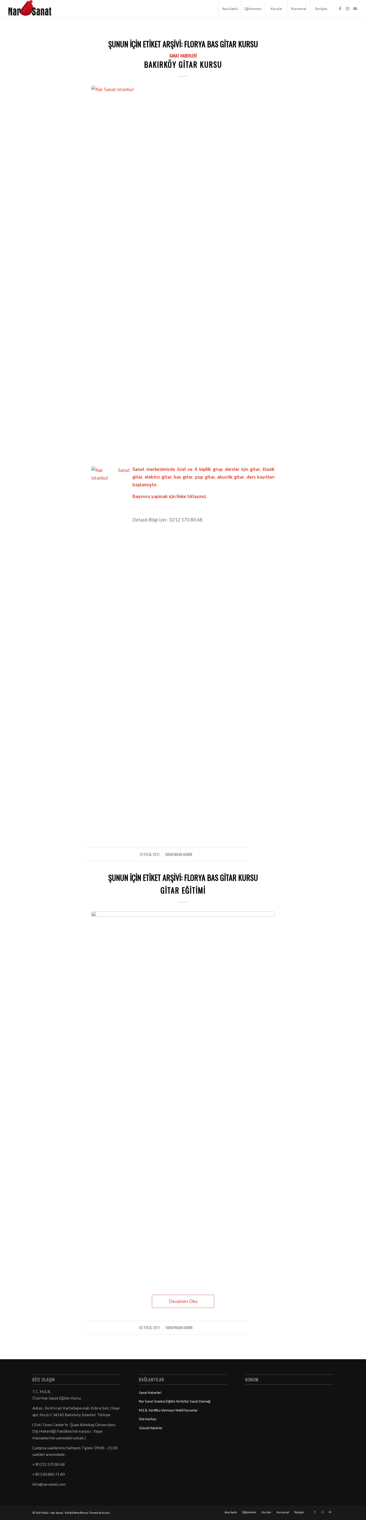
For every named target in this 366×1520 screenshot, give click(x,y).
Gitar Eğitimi (183, 890)
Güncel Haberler (150, 1428)
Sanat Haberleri (183, 56)
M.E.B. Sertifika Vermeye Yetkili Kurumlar (168, 1410)
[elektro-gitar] (183, 1098)
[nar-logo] (32, 8)
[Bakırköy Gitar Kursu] (183, 272)
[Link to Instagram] (347, 8)
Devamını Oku (183, 1301)
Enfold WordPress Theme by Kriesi (87, 1512)
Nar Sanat (57, 1512)
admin (187, 854)
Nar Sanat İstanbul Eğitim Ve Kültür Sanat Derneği (174, 1401)
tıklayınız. (197, 496)
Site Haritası (147, 1419)
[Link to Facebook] (340, 8)
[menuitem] (230, 8)
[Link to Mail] (355, 8)
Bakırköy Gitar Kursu (183, 64)
